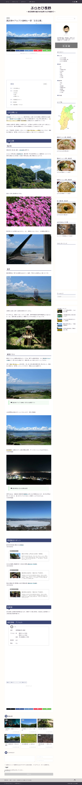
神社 (61, 82)
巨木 (61, 72)
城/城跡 (61, 86)
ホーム (7, 1)
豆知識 (60, 95)
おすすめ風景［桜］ (64, 59)
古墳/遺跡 (62, 90)
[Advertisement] (28, 68)
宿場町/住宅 (62, 87)
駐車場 (15, 102)
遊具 (15, 94)
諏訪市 (9, 682)
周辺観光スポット (17, 99)
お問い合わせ (32, 1)
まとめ (60, 55)
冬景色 (61, 75)
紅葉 (61, 74)
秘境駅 (61, 89)
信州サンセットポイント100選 (16, 682)
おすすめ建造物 (63, 61)
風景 (60, 64)
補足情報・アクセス (18, 104)
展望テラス (16, 96)
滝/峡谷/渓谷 (63, 69)
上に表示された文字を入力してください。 (14, 770)
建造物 (60, 80)
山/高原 (61, 71)
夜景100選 (24, 682)
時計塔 (15, 92)
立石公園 (15, 90)
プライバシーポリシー (9, 783)
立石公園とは (16, 88)
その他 (61, 77)
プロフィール (15, 1)
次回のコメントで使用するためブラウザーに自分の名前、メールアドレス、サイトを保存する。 (28, 764)
